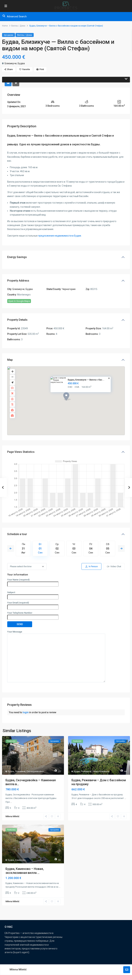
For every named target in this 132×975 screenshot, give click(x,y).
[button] (73, 402)
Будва (21, 63)
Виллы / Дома (18, 26)
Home (5, 26)
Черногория (68, 289)
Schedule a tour (17, 534)
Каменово (20, 860)
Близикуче (11, 63)
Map (10, 359)
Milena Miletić (18, 969)
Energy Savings (17, 257)
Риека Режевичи (100, 771)
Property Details (17, 319)
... (11, 802)
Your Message (14, 631)
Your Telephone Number (19, 613)
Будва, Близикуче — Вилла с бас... (86, 379)
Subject (11, 592)
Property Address (18, 280)
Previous (10, 548)
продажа (8, 35)
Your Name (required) (18, 579)
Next (121, 548)
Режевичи (20, 771)
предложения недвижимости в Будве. (60, 235)
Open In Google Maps (19, 301)
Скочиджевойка (34, 771)
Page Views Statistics (21, 451)
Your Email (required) (18, 602)
